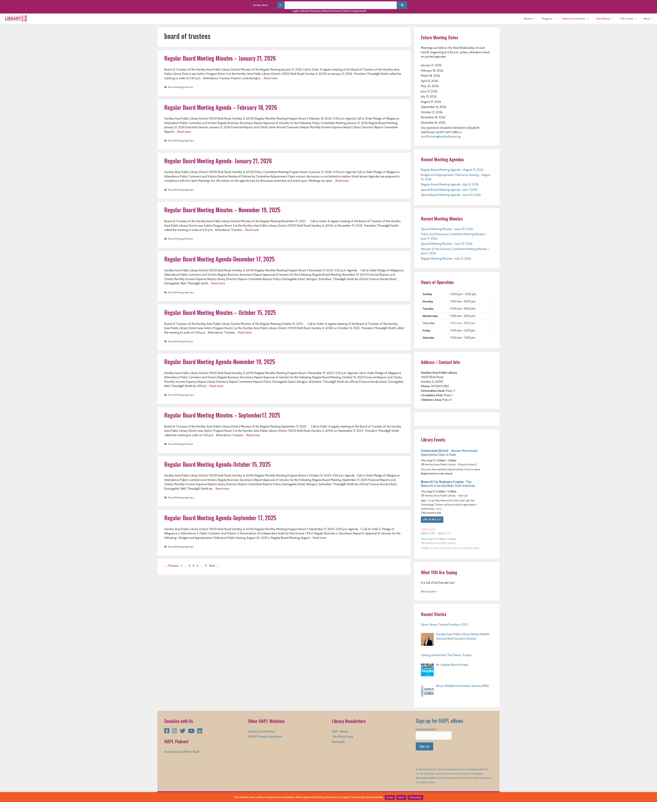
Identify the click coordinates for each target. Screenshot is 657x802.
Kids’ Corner (627, 18)
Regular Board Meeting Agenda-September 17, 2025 (220, 518)
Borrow (528, 18)
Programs (547, 18)
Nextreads (338, 742)
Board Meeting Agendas (181, 140)
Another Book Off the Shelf (181, 751)
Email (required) (426, 729)
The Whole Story (342, 736)
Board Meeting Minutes (180, 87)
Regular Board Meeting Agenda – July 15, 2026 (450, 184)
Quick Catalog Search (354, 10)
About (647, 18)
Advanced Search (331, 10)
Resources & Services (574, 18)
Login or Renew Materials (306, 10)
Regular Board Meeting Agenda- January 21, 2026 (218, 161)
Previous (171, 565)
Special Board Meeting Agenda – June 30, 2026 (451, 195)
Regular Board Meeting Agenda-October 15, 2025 (217, 464)
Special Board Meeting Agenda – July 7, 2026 (449, 189)
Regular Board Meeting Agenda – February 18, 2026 (220, 107)
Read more (271, 78)
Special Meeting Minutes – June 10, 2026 (446, 243)
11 (206, 565)
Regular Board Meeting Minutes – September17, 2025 (222, 415)
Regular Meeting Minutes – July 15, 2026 (446, 258)
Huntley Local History (261, 731)
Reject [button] (401, 797)
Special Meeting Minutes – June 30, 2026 (447, 229)
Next (214, 565)
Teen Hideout (603, 18)
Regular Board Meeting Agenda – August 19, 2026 (452, 169)
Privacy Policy (415, 797)
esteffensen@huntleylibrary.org (441, 136)
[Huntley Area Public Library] (17, 18)
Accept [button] (390, 797)
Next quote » (429, 591)
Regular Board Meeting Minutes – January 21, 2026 (220, 58)
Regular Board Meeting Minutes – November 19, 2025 (222, 210)
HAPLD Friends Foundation (265, 736)
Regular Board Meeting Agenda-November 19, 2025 (219, 361)
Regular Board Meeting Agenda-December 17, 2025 (219, 259)
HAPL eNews (340, 731)
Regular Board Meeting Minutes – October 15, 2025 (220, 312)
